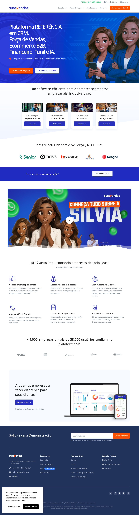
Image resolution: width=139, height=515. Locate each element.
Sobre (102, 8)
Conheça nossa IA (48, 70)
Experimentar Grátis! (120, 8)
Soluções (61, 8)
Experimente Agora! (21, 70)
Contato (125, 2)
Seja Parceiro (92, 8)
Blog (47, 468)
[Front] (18, 8)
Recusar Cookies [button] (14, 506)
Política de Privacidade (79, 468)
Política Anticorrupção (79, 477)
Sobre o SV (44, 460)
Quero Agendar (121, 436)
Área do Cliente (111, 2)
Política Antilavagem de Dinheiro (82, 472)
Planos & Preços (75, 8)
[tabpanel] (32, 117)
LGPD (73, 464)
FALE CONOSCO (102, 173)
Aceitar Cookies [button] (31, 506)
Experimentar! (23, 402)
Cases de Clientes (46, 464)
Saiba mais (32, 124)
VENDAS (90, 2)
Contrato (74, 460)
